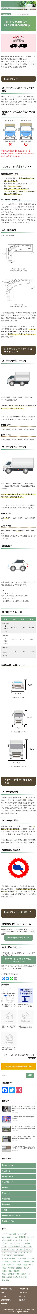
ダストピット (6, 1252)
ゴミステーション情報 (23, 1243)
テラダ (15, 1252)
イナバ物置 (12, 1234)
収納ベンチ (10, 1265)
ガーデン (16, 1240)
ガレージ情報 (6, 1240)
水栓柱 (4, 1271)
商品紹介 (7, 1199)
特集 (5, 1210)
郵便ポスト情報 (7, 1277)
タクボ (12, 1249)
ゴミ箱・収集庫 (14, 1246)
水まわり (26, 1268)
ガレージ (14, 1055)
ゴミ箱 (4, 1246)
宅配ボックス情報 (8, 1268)
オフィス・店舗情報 (18, 1237)
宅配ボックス (27, 1265)
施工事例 (7, 1204)
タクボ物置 (20, 1249)
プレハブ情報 (21, 1258)
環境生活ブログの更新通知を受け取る (18, 1066)
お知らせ (7, 1171)
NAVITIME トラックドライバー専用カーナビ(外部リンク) (18, 960)
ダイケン (29, 1249)
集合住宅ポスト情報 (20, 1277)
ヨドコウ (31, 1258)
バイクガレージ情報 (8, 1258)
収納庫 (19, 1265)
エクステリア (22, 1234)
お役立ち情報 (8, 1165)
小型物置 (19, 1268)
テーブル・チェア (25, 1252)
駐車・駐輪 (5, 1280)
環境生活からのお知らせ (12, 1215)
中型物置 (26, 1262)
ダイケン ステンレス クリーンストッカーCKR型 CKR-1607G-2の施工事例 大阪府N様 (23, 1108)
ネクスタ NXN (6, 1255)
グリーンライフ (26, 1240)
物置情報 (32, 1058)
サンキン (5, 1249)
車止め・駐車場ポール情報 (10, 1274)
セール (6, 1187)
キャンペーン (8, 1176)
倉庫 (33, 1262)
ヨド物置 (5, 1262)
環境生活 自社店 (6, 1289)
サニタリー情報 (26, 1246)
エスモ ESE (6, 1237)
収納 (3, 1265)
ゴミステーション (8, 1243)
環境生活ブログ (9, 1221)
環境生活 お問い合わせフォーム (18, 938)
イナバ (4, 1234)
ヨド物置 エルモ (16, 1262)
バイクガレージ (18, 1255)
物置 (32, 1055)
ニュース (7, 1193)
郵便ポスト (25, 1274)
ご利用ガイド (6, 14)
